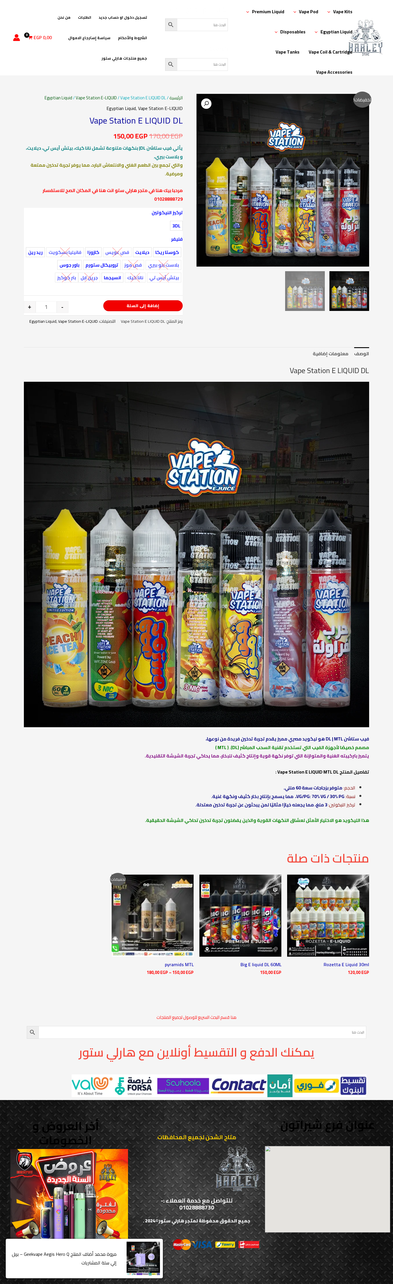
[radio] (176, 226)
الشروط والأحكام (132, 37)
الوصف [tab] (361, 353)
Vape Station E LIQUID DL (329, 370)
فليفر (177, 239)
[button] (330, 11)
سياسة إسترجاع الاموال (89, 37)
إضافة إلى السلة (143, 305)
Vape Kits (342, 11)
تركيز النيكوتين (167, 212)
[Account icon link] (16, 37)
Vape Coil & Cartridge (330, 52)
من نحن (64, 17)
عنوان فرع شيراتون (327, 1124)
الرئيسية (176, 98)
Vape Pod (308, 11)
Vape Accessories (334, 72)
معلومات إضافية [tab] (330, 353)
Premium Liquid (268, 11)
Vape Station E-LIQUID (96, 98)
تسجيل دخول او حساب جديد (123, 17)
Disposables (293, 31)
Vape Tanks (287, 52)
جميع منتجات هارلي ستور (124, 58)
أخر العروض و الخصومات (65, 1133)
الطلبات (84, 17)
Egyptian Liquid (336, 31)
